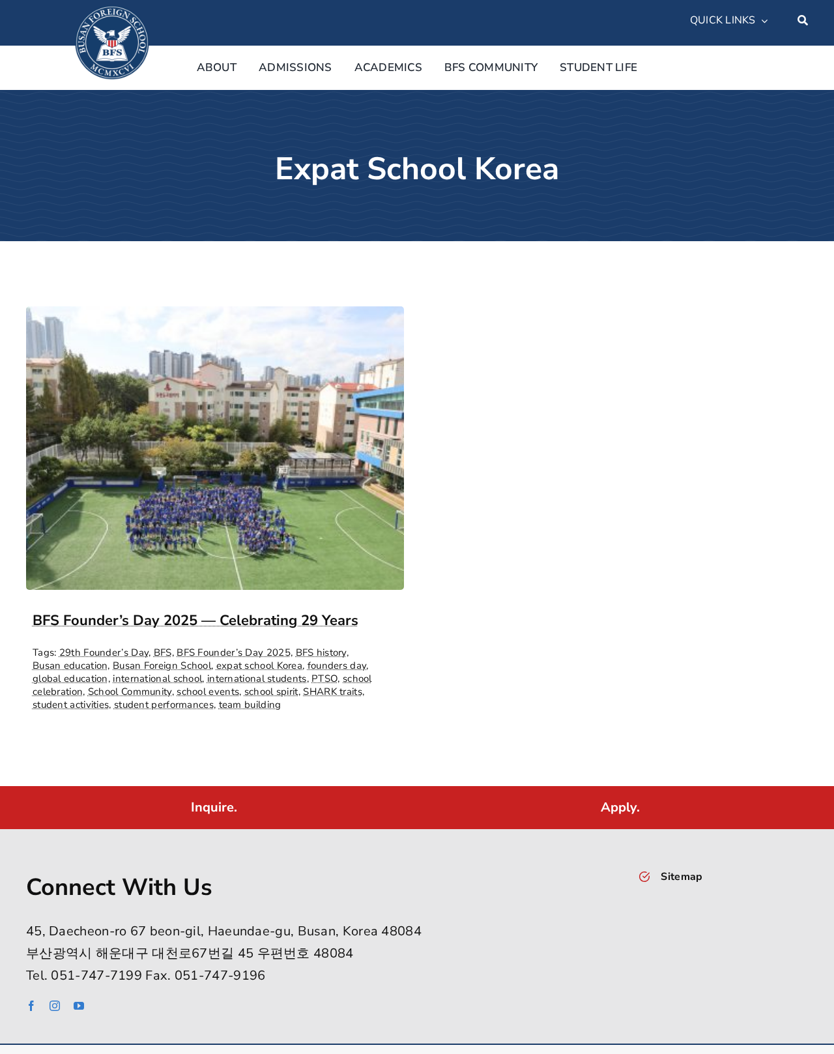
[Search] (803, 21)
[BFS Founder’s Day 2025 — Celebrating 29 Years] (215, 317)
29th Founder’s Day (104, 652)
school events (208, 691)
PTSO (324, 678)
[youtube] (79, 1006)
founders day (337, 665)
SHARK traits (332, 691)
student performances (164, 704)
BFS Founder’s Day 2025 (234, 652)
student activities (71, 704)
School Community (130, 691)
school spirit (271, 691)
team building (250, 704)
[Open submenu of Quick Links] (762, 21)
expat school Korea (259, 665)
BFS (163, 652)
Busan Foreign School (162, 665)
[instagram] (55, 1006)
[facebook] (31, 1006)
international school (157, 678)
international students (257, 678)
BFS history (321, 652)
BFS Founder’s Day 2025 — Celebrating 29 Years (195, 620)
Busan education (70, 665)
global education (70, 678)
